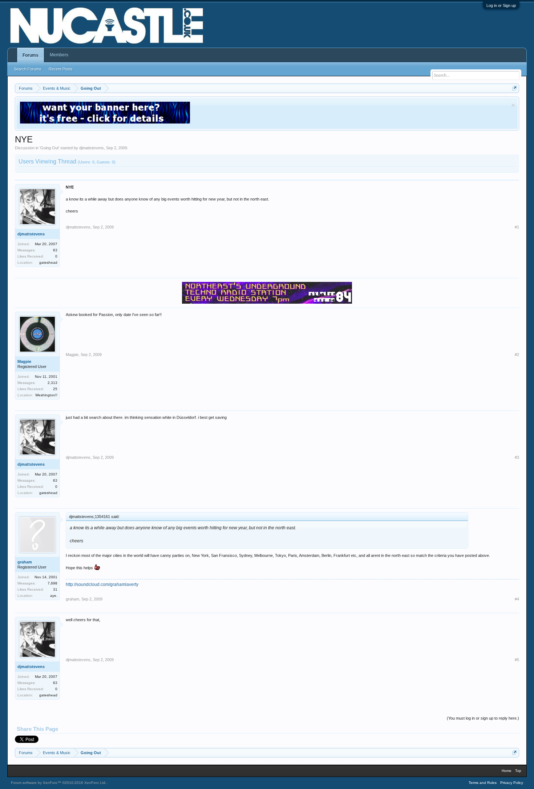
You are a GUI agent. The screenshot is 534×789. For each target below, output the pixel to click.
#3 (517, 457)
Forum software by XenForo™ (58, 783)
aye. (53, 596)
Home (506, 771)
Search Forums (27, 69)
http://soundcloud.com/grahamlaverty (102, 584)
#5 (517, 660)
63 (55, 250)
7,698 (52, 583)
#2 (517, 354)
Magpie (24, 361)
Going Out (49, 148)
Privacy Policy (511, 783)
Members (59, 54)
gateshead (48, 262)
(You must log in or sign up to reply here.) (483, 718)
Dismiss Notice (513, 105)
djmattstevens (91, 148)
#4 (517, 599)
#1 (517, 227)
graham (24, 562)
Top (518, 771)
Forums (31, 55)
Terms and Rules (483, 783)
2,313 (52, 383)
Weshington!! (46, 395)
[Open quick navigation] (514, 88)
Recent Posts (61, 69)
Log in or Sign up (501, 5)
